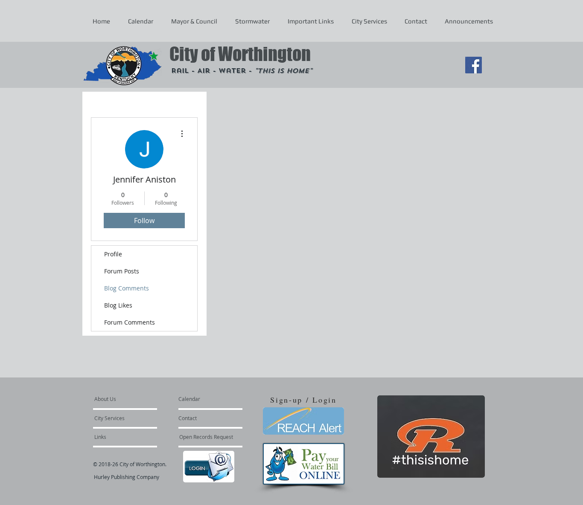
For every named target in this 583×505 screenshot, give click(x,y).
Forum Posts (121, 271)
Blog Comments (126, 288)
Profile (113, 254)
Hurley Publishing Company (126, 476)
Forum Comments (129, 322)
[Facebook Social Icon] (473, 65)
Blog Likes (118, 305)
